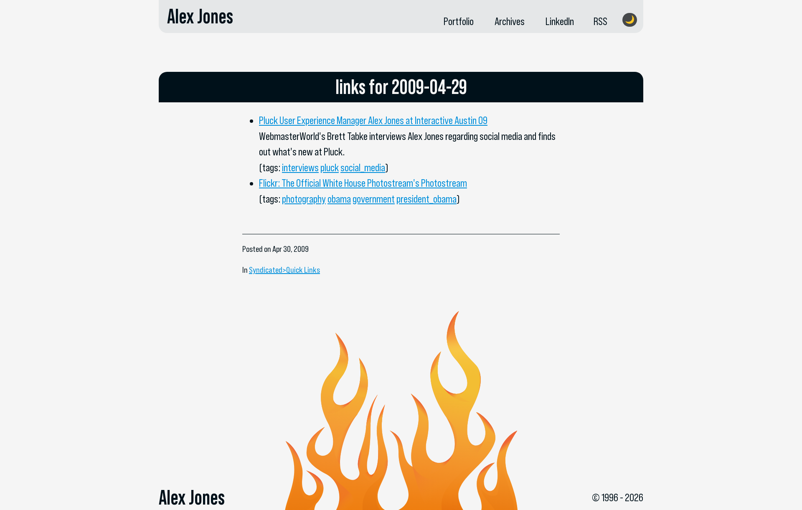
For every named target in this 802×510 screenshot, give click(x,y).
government (374, 199)
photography (304, 199)
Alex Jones (200, 16)
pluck (329, 167)
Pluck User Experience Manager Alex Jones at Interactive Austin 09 (373, 120)
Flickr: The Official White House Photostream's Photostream (363, 183)
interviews (300, 167)
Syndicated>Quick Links (284, 269)
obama (339, 199)
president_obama (426, 199)
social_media (362, 167)
